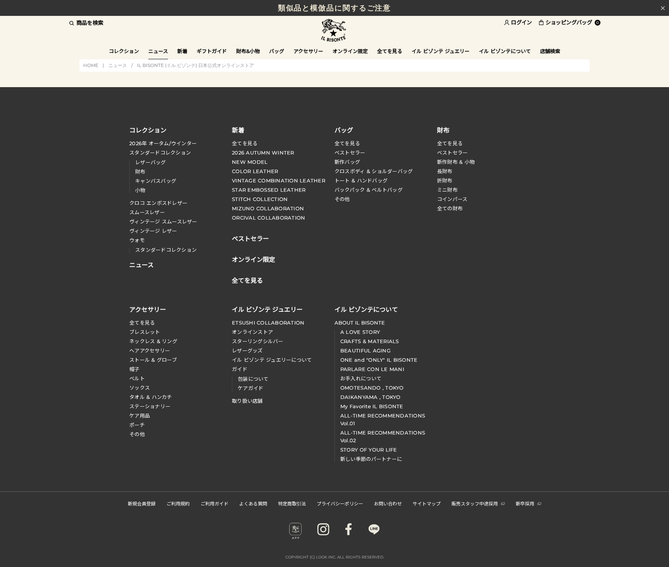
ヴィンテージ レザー (153, 231)
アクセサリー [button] (308, 51)
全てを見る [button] (389, 51)
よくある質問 (253, 503)
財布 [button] (443, 130)
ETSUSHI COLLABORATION (268, 323)
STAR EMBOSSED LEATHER (268, 190)
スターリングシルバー (257, 341)
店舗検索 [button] (550, 51)
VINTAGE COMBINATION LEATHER (278, 180)
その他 (342, 199)
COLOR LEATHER (255, 171)
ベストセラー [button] (250, 238)
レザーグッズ (247, 350)
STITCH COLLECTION (260, 199)
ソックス (139, 388)
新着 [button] (182, 51)
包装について (253, 379)
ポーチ (137, 425)
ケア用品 (139, 415)
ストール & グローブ (153, 360)
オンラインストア (252, 332)
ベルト (137, 378)
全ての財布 (450, 208)
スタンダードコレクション (160, 152)
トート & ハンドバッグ (361, 180)
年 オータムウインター (163, 143)
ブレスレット (144, 332)
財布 (140, 171)
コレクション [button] (124, 51)
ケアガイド (250, 388)
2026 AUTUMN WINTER (263, 152)
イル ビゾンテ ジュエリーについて (272, 360)
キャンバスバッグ (155, 181)
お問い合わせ (388, 503)
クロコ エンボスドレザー (158, 203)
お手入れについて (360, 378)
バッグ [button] (276, 51)
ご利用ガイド (214, 503)
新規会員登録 (142, 503)
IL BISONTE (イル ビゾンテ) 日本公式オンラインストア (334, 31)
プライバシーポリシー (340, 503)
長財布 (445, 171)
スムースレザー (147, 212)
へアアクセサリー (149, 350)
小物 (140, 190)
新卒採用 (525, 503)
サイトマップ (427, 503)
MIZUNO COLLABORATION (268, 208)
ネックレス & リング (153, 341)
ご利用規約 (178, 503)
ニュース (158, 51)
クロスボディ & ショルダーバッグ (373, 171)
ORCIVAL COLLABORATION (268, 218)
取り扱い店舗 (247, 401)
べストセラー (452, 152)
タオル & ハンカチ (150, 397)
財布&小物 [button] (248, 51)
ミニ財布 (447, 190)
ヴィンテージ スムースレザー (163, 221)
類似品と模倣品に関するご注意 (334, 7)
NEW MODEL (250, 162)
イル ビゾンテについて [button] (505, 51)
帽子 (134, 369)
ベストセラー (349, 152)
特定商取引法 (292, 503)
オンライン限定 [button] (350, 51)
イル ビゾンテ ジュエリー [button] (441, 51)
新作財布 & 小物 (456, 162)
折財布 (445, 180)
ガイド (239, 369)
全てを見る (244, 143)
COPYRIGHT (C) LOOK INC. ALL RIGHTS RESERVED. (334, 557)
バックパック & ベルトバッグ (368, 190)
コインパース (452, 199)
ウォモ (137, 240)
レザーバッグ (150, 162)
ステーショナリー (149, 406)
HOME (90, 65)
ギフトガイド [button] (212, 51)
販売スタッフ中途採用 (474, 503)
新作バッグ (347, 162)
